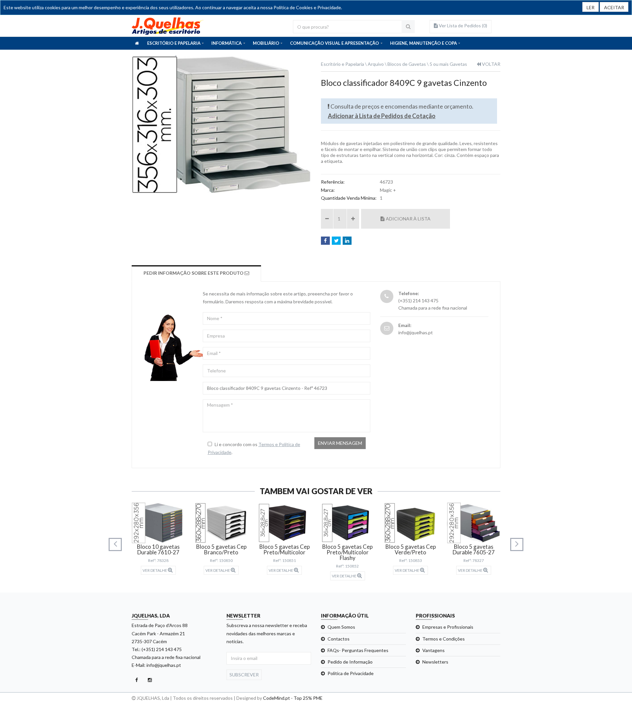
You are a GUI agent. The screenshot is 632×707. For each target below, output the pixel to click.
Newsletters (435, 662)
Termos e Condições (443, 639)
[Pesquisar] (408, 26)
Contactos (339, 639)
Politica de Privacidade (351, 673)
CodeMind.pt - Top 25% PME (293, 698)
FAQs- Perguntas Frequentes (358, 650)
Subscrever (244, 674)
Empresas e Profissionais (447, 627)
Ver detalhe (155, 570)
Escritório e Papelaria (342, 64)
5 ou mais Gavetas (448, 64)
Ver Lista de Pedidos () (462, 25)
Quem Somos (341, 627)
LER (590, 7)
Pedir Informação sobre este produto (194, 273)
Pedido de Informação (350, 662)
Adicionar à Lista (408, 218)
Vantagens (433, 650)
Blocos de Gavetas (406, 64)
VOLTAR (490, 64)
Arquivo (376, 64)
